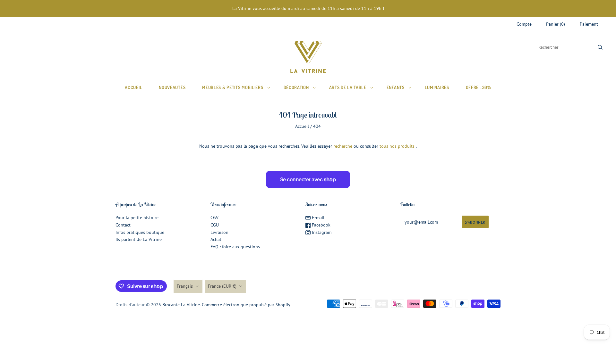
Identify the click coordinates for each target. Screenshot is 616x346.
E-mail (317, 217)
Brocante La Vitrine (181, 305)
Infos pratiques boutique (140, 232)
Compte (524, 24)
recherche (342, 146)
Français (185, 286)
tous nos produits (397, 146)
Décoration (296, 87)
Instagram (321, 232)
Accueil (133, 87)
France (222, 286)
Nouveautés (172, 87)
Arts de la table (347, 87)
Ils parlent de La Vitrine (139, 239)
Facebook (320, 225)
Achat (215, 239)
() (555, 24)
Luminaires (437, 87)
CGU (214, 225)
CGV (214, 217)
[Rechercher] (600, 47)
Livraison (219, 232)
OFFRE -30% (478, 87)
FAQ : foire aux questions (235, 247)
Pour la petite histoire (137, 217)
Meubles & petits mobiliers (232, 87)
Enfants (396, 87)
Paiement (589, 24)
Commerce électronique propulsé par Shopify (246, 305)
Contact (123, 225)
